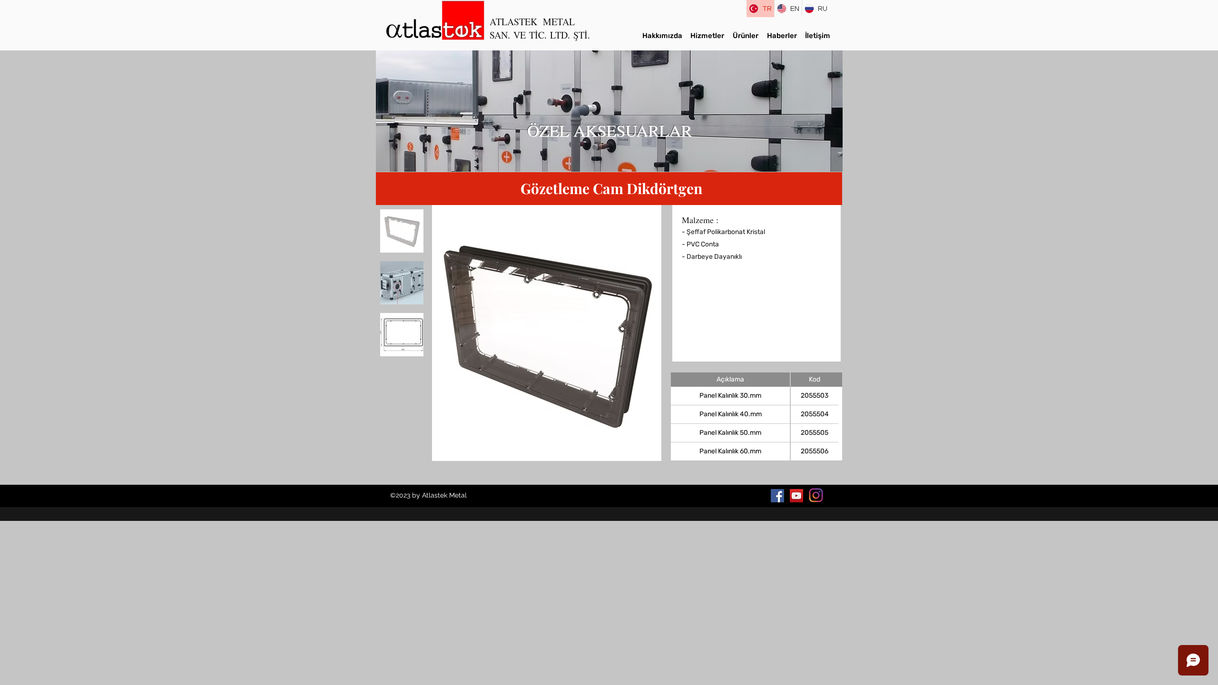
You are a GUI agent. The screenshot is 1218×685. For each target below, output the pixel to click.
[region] (609, 111)
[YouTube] (796, 495)
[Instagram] (816, 495)
